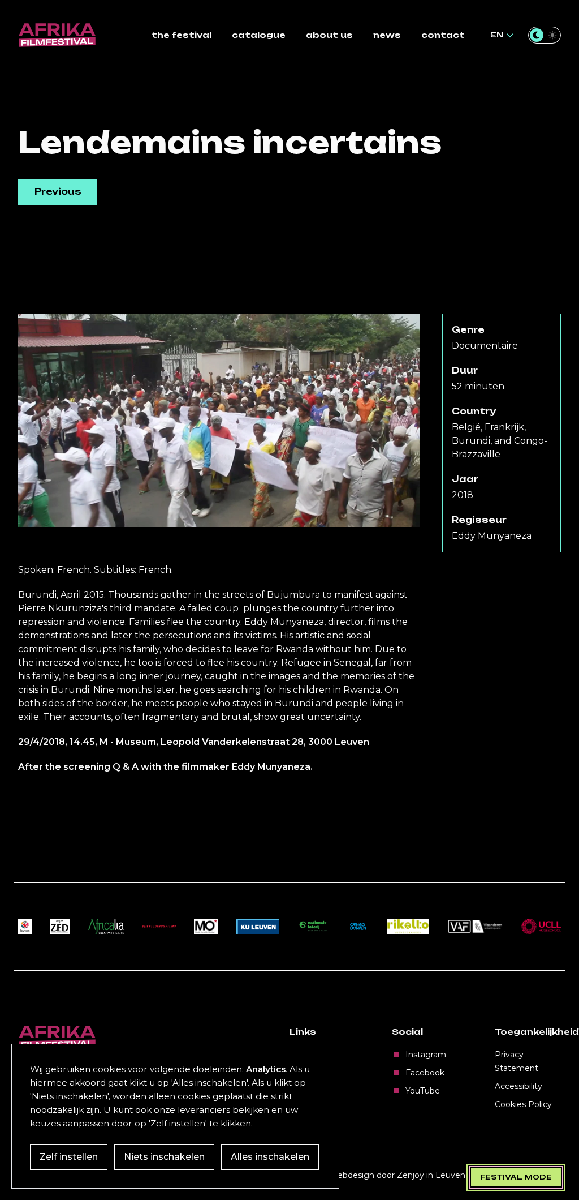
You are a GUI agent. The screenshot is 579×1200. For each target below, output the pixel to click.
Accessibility (518, 1086)
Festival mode (516, 1177)
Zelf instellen (69, 1156)
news (387, 35)
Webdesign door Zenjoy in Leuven (397, 1175)
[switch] (544, 35)
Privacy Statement (516, 1061)
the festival (181, 35)
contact (443, 35)
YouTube (422, 1091)
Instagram (425, 1054)
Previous (57, 191)
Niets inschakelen (164, 1156)
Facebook (424, 1073)
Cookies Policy (523, 1104)
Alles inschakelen (270, 1156)
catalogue (259, 35)
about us (329, 35)
